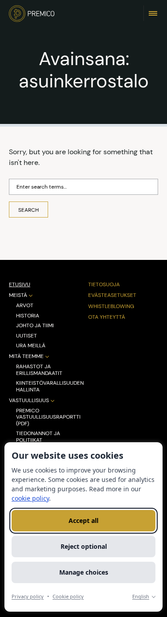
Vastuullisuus (29, 400)
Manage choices (83, 572)
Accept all (83, 520)
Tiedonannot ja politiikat (38, 436)
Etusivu (19, 284)
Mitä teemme (26, 356)
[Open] (153, 13)
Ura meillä (30, 345)
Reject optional (84, 546)
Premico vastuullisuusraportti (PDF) (48, 417)
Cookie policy (68, 596)
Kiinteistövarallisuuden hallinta (50, 386)
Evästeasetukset (112, 295)
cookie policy (30, 498)
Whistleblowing (111, 306)
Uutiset (26, 336)
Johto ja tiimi (35, 325)
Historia (27, 316)
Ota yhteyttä (106, 317)
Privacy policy (28, 596)
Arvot (24, 305)
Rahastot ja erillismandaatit (39, 369)
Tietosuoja (104, 284)
